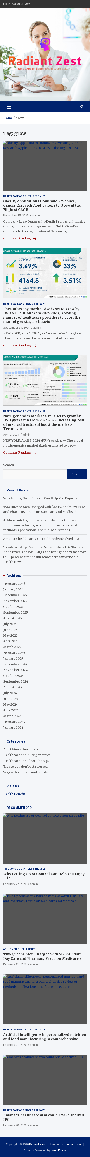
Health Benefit (14, 794)
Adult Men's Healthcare (20, 749)
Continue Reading (17, 238)
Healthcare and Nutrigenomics (24, 196)
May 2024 (10, 705)
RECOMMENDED (19, 807)
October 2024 (13, 676)
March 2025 (12, 647)
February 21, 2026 (14, 964)
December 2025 (15, 595)
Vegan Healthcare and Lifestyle (26, 772)
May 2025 (10, 635)
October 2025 (13, 607)
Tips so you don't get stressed (25, 766)
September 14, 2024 (16, 327)
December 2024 (15, 664)
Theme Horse (73, 1144)
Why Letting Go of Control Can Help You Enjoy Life (41, 498)
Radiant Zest (37, 1144)
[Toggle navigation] (8, 106)
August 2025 (12, 618)
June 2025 (10, 630)
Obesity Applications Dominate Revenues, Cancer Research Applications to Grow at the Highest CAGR (42, 205)
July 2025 (10, 624)
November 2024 (15, 670)
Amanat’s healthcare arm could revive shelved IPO (41, 539)
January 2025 (13, 659)
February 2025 (14, 653)
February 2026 (14, 584)
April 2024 (11, 710)
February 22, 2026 (14, 884)
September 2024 (15, 681)
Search (8, 465)
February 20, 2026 (14, 1125)
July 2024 (10, 693)
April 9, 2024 (11, 434)
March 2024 (12, 716)
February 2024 (14, 722)
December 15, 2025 (15, 215)
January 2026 (13, 589)
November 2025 (15, 601)
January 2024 (13, 727)
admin (36, 215)
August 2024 (12, 687)
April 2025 (11, 641)
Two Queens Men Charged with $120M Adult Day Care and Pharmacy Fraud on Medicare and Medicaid (44, 958)
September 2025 (15, 612)
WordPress (59, 1150)
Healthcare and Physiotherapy (24, 303)
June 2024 (10, 699)
